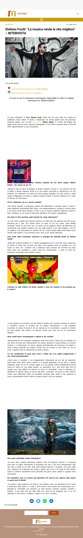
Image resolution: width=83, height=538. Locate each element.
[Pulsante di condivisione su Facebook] (32, 501)
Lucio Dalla (36, 122)
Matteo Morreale (46, 531)
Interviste (9, 24)
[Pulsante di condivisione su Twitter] (38, 501)
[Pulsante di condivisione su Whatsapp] (45, 501)
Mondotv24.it (43, 534)
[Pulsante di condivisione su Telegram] (51, 501)
